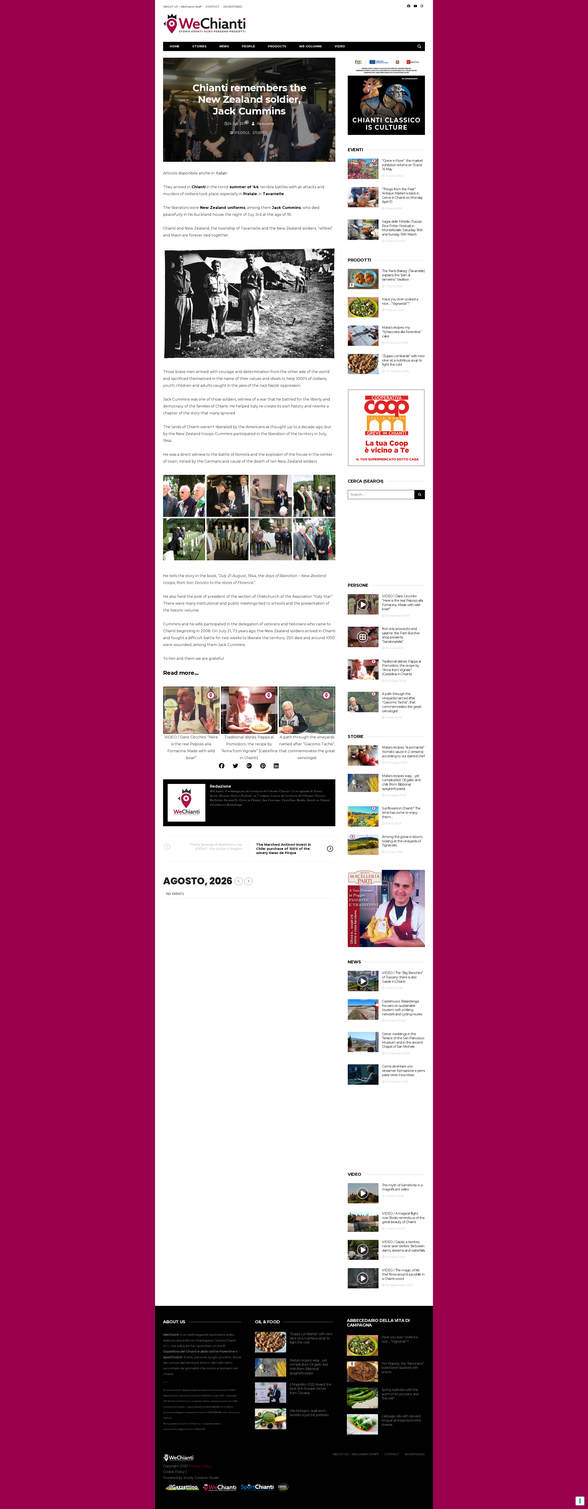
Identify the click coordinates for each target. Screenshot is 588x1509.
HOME (174, 46)
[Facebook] (408, 6)
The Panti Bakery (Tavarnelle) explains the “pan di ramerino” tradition (403, 275)
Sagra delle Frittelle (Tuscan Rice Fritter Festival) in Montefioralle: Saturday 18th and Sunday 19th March (402, 227)
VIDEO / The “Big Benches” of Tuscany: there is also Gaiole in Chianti (402, 977)
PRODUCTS (277, 46)
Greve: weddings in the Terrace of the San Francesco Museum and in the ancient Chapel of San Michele (403, 1040)
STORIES (199, 46)
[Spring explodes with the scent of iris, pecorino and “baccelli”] (362, 1398)
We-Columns (310, 46)
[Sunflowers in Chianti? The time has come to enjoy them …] (363, 816)
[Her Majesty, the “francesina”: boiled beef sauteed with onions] (362, 1371)
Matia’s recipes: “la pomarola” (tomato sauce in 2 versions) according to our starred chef (403, 751)
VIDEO (340, 46)
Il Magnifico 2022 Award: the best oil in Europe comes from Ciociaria (310, 1388)
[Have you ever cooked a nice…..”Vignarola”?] (363, 307)
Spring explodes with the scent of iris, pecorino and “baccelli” (400, 1394)
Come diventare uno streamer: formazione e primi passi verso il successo (403, 1070)
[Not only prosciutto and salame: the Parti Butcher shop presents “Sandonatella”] (363, 637)
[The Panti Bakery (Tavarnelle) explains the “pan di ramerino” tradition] (363, 279)
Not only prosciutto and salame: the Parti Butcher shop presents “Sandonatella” (401, 635)
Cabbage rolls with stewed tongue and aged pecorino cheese (401, 1420)
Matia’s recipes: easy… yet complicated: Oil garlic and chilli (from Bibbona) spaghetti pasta (401, 782)
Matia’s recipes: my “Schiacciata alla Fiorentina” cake (401, 331)
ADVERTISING (232, 6)
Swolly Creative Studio (201, 1478)
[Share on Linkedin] (276, 766)
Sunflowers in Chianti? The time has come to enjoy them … (401, 812)
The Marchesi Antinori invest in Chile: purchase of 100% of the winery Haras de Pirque (283, 849)
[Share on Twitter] (235, 766)
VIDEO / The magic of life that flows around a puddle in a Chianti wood (403, 1274)
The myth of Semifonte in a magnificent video (402, 1187)
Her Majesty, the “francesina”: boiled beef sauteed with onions (403, 1367)
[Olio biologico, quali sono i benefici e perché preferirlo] (270, 1419)
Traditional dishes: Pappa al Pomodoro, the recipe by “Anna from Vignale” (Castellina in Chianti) (401, 667)
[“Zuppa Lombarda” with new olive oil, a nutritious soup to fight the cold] (363, 364)
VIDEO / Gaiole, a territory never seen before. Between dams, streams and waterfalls (403, 1246)
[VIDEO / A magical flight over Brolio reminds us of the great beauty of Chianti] (363, 1221)
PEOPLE (248, 46)
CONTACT (212, 6)
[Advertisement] (341, 23)
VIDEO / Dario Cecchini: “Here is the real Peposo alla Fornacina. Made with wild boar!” (402, 602)
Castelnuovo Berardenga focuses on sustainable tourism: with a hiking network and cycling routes (402, 1007)
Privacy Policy (200, 1466)
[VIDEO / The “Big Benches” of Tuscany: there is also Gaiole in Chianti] (363, 981)
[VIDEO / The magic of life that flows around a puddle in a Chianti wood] (363, 1278)
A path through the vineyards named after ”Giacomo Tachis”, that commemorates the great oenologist (401, 702)
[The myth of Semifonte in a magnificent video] (363, 1193)
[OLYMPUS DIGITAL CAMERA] (227, 496)
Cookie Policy (174, 1472)
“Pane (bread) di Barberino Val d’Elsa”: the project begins (215, 847)
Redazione (265, 124)
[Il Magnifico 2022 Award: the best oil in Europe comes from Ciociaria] (270, 1392)
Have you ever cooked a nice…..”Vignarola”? (400, 301)
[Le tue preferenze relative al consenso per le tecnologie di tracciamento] (580, 1501)
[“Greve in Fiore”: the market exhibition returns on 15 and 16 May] (363, 169)
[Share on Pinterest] (263, 766)
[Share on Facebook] (222, 766)
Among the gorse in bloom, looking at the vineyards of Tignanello (402, 841)
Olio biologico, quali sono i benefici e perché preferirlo (309, 1413)
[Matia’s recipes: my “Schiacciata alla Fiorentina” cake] (363, 335)
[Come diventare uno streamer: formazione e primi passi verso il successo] (363, 1074)
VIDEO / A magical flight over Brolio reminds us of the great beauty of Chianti (403, 1217)
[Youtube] (415, 6)
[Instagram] (422, 6)
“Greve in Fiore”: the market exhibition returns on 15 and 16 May (402, 165)
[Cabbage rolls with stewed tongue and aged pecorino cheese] (362, 1424)
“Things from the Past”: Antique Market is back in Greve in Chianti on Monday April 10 (402, 195)
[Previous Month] (239, 881)
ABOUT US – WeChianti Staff (182, 6)
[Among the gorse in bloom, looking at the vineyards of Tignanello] (363, 845)
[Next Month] (248, 881)
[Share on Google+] (249, 766)
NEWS (224, 46)
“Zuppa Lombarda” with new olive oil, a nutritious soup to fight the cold (403, 360)
